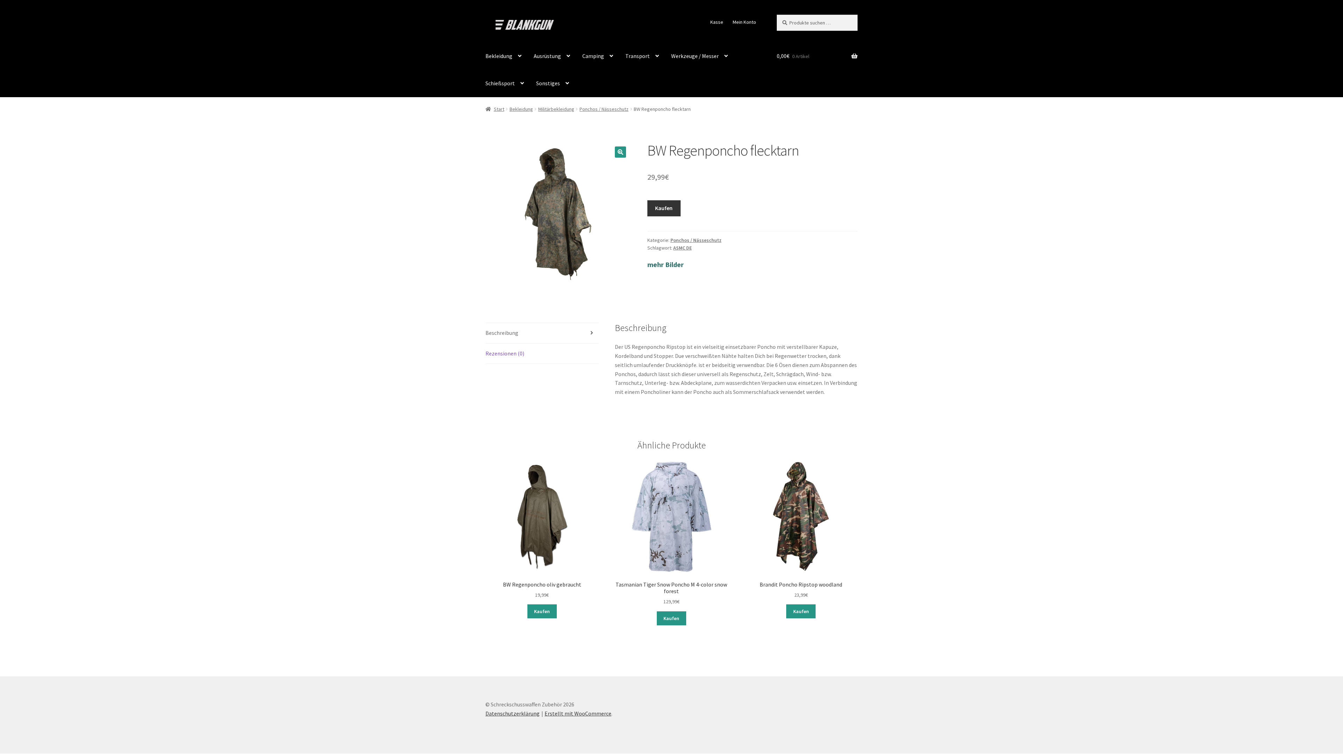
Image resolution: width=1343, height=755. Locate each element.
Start (499, 109)
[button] (620, 152)
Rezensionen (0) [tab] (504, 353)
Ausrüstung (547, 55)
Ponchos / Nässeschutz (604, 109)
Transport (637, 55)
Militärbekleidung (556, 109)
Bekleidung (498, 55)
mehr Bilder (665, 264)
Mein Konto (744, 22)
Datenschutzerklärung (512, 713)
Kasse (716, 22)
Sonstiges (548, 83)
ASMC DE (682, 248)
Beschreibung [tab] (501, 332)
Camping (593, 55)
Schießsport (500, 83)
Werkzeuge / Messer (695, 55)
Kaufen (664, 207)
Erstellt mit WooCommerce (578, 713)
